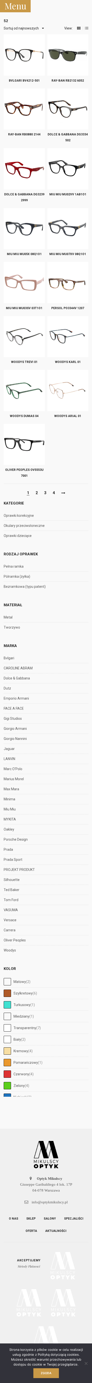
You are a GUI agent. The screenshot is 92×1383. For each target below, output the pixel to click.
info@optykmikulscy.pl (49, 1202)
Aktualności (55, 1231)
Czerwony (21, 1074)
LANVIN (9, 759)
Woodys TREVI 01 (24, 362)
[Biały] (7, 1039)
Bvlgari (9, 658)
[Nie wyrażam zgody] (85, 1363)
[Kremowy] (7, 1051)
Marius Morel (14, 779)
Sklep (31, 1218)
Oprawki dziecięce (18, 536)
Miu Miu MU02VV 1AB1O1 (67, 194)
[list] (86, 28)
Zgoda (46, 1373)
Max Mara (11, 789)
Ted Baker (11, 890)
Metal (8, 617)
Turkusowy (21, 1005)
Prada (8, 849)
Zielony (19, 1086)
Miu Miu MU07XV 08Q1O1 (67, 254)
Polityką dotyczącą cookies (58, 1354)
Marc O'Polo (13, 769)
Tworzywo (12, 627)
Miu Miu (10, 809)
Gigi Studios (13, 718)
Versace (10, 920)
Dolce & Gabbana (17, 678)
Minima (9, 799)
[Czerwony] (7, 1074)
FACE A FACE (14, 708)
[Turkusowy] (7, 1004)
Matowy (19, 982)
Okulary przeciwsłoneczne (24, 526)
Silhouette (12, 880)
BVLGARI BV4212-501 (24, 80)
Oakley (9, 829)
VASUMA (11, 910)
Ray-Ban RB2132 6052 (68, 80)
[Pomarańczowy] (7, 1062)
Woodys (10, 950)
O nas (13, 1218)
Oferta (31, 1231)
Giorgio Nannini (15, 739)
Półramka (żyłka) (17, 576)
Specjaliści (73, 1218)
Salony (50, 1218)
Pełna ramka (14, 566)
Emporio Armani (16, 698)
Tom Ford (11, 900)
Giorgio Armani (15, 729)
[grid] (78, 28)
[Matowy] (7, 981)
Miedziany (21, 1016)
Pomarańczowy (25, 1063)
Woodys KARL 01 (68, 362)
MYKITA (10, 819)
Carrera (9, 930)
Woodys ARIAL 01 (67, 416)
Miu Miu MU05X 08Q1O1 (24, 254)
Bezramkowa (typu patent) (25, 587)
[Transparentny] (7, 1028)
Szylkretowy (23, 993)
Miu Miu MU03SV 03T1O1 (24, 308)
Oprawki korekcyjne (19, 516)
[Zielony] (7, 1085)
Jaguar (9, 749)
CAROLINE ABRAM (18, 668)
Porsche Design (16, 839)
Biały (17, 1039)
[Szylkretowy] (7, 993)
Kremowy (20, 1051)
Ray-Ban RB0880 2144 (24, 134)
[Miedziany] (7, 1016)
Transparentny (24, 1028)
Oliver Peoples (15, 940)
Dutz (7, 688)
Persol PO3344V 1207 (67, 308)
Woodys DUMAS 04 (24, 416)
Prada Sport (13, 860)
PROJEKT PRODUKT (19, 870)
